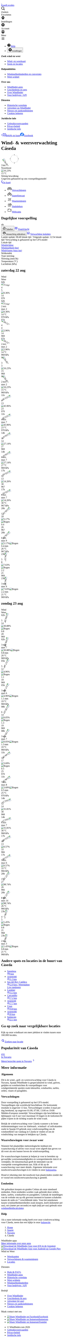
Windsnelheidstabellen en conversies (24, 74)
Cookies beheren (15, 113)
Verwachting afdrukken (15, 234)
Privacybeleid (13, 126)
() (10, 248)
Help (13, 46)
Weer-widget (13, 77)
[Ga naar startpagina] (1, 2)
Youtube (43, 1322)
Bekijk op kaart (13, 135)
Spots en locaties (15, 64)
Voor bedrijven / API (17, 95)
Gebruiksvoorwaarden (17, 123)
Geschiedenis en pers (17, 89)
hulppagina (51, 1170)
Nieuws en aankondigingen (20, 110)
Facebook (28, 135)
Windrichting (7, 245)
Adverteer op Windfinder (19, 108)
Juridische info (14, 129)
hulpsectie (45, 1222)
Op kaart (6, 182)
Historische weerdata (17, 105)
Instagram (43, 1319)
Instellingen (17, 51)
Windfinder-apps (15, 87)
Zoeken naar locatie (14, 1041)
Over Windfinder (15, 92)
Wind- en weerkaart (16, 61)
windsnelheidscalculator (12, 1208)
